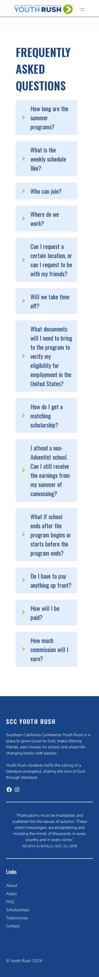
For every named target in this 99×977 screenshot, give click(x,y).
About (11, 885)
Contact (13, 926)
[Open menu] (82, 9)
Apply (11, 893)
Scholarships (17, 910)
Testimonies (17, 918)
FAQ (10, 902)
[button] (46, 117)
